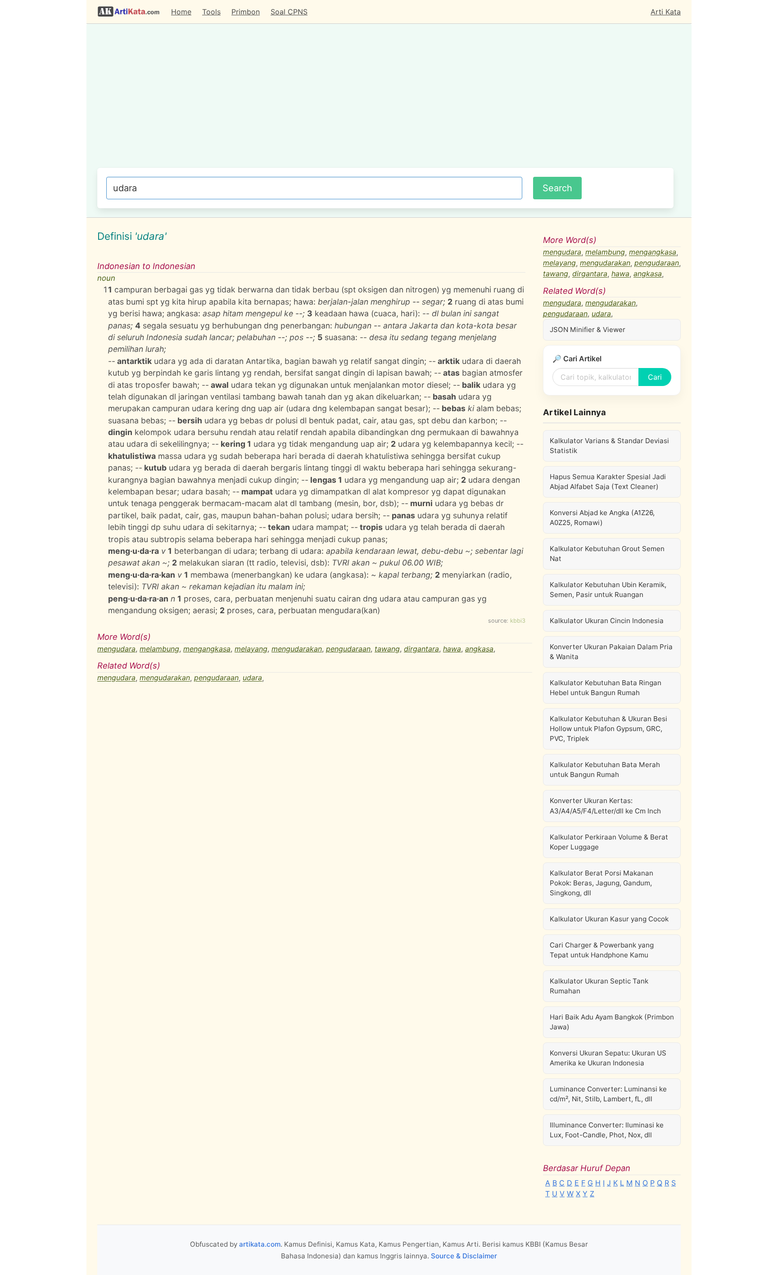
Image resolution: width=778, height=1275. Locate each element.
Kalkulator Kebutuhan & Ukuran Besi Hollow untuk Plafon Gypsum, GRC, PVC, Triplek (608, 728)
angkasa (479, 648)
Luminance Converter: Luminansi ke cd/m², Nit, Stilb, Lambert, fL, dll (608, 1094)
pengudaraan (348, 648)
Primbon (245, 11)
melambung (159, 648)
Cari (655, 377)
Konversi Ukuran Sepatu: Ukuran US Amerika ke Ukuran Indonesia (608, 1058)
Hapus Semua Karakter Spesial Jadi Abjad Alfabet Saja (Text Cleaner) (608, 481)
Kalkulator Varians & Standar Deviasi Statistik (609, 445)
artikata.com (259, 1244)
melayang (251, 648)
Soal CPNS (289, 11)
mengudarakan (296, 648)
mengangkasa (207, 648)
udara (252, 677)
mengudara (116, 648)
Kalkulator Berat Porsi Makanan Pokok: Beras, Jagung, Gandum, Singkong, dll (601, 883)
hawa (452, 648)
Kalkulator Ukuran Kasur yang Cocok (609, 919)
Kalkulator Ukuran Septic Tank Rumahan (599, 986)
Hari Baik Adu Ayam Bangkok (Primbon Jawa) (612, 1022)
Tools (211, 11)
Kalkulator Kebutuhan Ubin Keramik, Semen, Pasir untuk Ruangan (608, 589)
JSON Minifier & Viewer (587, 329)
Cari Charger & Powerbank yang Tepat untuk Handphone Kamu (602, 950)
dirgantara (421, 648)
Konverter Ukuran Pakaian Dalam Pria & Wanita (611, 651)
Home (181, 11)
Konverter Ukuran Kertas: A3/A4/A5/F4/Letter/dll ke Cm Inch (605, 805)
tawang (387, 648)
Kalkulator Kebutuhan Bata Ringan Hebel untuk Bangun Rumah (605, 687)
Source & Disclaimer (464, 1256)
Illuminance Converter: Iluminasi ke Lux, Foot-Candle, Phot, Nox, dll (607, 1130)
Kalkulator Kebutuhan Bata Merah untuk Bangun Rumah (605, 769)
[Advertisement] (385, 100)
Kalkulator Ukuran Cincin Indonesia (607, 620)
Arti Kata (666, 11)
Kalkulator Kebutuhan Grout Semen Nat (607, 553)
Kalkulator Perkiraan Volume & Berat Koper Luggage (609, 842)
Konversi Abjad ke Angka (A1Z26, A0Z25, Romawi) (602, 517)
